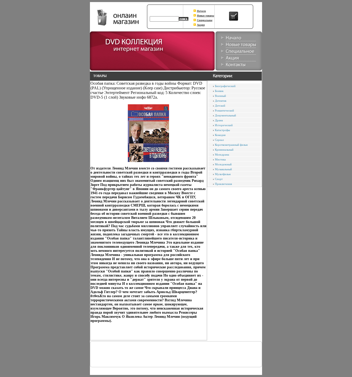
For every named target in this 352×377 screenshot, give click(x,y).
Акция (201, 24)
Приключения (223, 183)
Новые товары (205, 15)
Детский (220, 105)
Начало (201, 11)
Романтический (224, 110)
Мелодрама (222, 154)
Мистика (220, 159)
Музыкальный (223, 169)
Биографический (225, 86)
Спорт (219, 179)
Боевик (219, 90)
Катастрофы (222, 130)
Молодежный (223, 164)
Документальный (225, 115)
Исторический (224, 125)
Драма (219, 120)
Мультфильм (223, 174)
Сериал (219, 139)
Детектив (220, 100)
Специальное (204, 20)
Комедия (220, 134)
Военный (220, 95)
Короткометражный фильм (231, 144)
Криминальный (224, 149)
